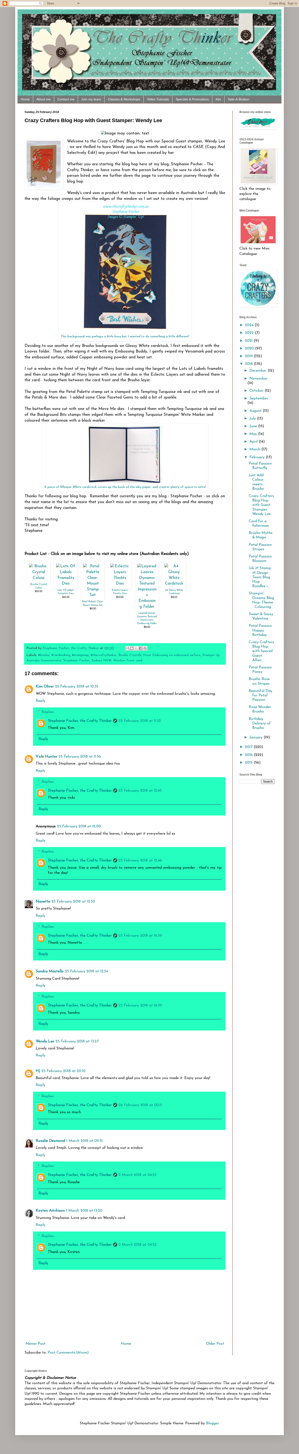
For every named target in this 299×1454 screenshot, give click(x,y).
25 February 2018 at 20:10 (63, 1071)
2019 (249, 356)
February (257, 457)
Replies (48, 712)
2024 (250, 325)
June (253, 426)
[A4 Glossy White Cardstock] (174, 584)
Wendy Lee (45, 1041)
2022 (250, 333)
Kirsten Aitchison (50, 1211)
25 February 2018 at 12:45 (140, 791)
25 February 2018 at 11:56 (80, 757)
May (253, 434)
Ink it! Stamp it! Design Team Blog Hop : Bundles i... (260, 577)
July (253, 418)
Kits (218, 99)
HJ (38, 1071)
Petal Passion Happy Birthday (260, 630)
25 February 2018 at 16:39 (140, 936)
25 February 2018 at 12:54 (86, 971)
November (258, 379)
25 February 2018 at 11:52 (140, 721)
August (256, 411)
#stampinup (80, 655)
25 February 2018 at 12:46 (140, 860)
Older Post (215, 1344)
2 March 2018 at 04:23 (138, 1175)
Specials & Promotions (192, 99)
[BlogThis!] (131, 648)
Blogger (212, 1423)
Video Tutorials (158, 99)
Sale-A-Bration (238, 99)
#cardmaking (60, 655)
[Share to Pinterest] (145, 648)
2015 (249, 763)
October (257, 391)
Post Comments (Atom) (68, 1353)
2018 (249, 364)
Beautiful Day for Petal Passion (260, 695)
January (256, 737)
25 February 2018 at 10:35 (76, 686)
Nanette (43, 901)
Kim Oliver (45, 686)
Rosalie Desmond (50, 1141)
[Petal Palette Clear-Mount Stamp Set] (92, 595)
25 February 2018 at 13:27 (77, 1041)
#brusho (44, 655)
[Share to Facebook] (140, 648)
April (254, 442)
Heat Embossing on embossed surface (172, 655)
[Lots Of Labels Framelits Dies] (65, 584)
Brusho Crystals (129, 655)
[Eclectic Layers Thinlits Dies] (120, 584)
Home (25, 99)
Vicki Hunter (46, 757)
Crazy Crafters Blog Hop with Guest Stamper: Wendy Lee (261, 505)
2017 (249, 747)
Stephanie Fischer (76, 660)
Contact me (66, 99)
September (258, 398)
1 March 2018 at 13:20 (84, 1211)
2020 (250, 348)
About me (43, 99)
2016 (249, 755)
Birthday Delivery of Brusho (260, 723)
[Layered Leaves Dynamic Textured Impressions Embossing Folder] (147, 607)
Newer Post (36, 1344)
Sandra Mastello (50, 971)
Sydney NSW (101, 660)
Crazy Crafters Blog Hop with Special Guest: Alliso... (261, 651)
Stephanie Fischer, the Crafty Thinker (80, 721)
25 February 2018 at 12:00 (79, 826)
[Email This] (127, 648)
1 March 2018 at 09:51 (84, 1141)
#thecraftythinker (104, 655)
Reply (40, 701)
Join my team (91, 99)
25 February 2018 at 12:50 (73, 901)
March (255, 449)
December (258, 371)
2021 (249, 341)
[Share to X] (136, 648)
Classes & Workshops (124, 99)
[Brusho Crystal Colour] (38, 578)
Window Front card (127, 660)
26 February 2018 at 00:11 (140, 1105)
